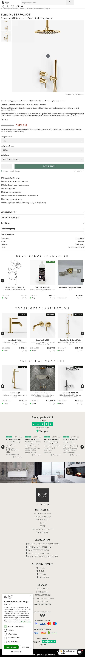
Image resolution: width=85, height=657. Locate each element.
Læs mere (4, 119)
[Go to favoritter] (12, 6)
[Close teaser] (58, 651)
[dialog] (17, 624)
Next (82, 280)
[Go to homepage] (5, 2)
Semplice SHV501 (14, 340)
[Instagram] (41, 505)
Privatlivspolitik (26, 622)
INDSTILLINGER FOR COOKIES (42, 529)
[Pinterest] (44, 505)
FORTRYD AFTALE (42, 532)
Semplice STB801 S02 (42, 393)
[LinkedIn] (48, 505)
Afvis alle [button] (25, 647)
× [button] (30, 596)
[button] (17, 651)
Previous (2, 280)
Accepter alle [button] (11, 647)
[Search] (70, 2)
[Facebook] (37, 505)
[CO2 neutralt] (52, 633)
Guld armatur (29, 8)
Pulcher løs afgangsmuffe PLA (70, 287)
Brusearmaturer (13, 8)
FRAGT (42, 526)
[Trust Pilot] (34, 641)
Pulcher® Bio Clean (42, 287)
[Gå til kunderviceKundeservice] (3, 6)
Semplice (21, 8)
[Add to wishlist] (75, 171)
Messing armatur (39, 8)
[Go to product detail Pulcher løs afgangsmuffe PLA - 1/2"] (70, 272)
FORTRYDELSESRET (43, 520)
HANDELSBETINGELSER (42, 513)
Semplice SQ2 (15, 393)
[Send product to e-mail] (78, 171)
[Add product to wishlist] (22, 298)
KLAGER (42, 523)
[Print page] (82, 171)
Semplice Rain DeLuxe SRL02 (70, 340)
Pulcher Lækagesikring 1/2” (15, 287)
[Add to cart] (25, 298)
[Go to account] (8, 6)
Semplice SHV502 (42, 340)
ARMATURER (4, 8)
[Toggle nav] (21, 6)
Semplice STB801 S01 (70, 393)
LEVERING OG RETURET (42, 517)
